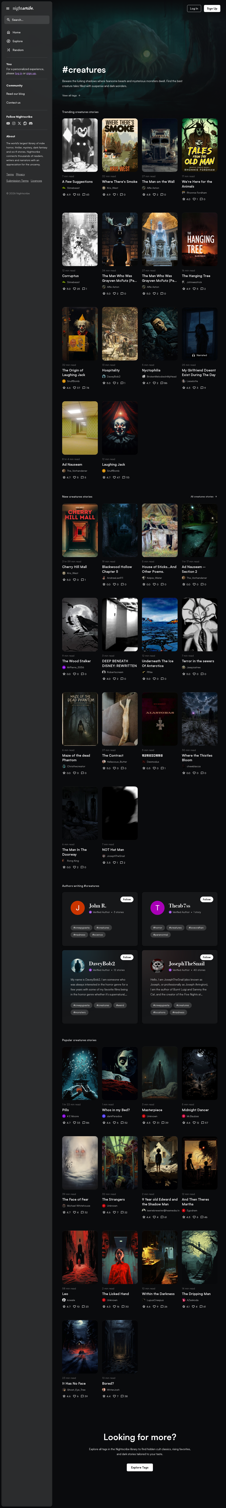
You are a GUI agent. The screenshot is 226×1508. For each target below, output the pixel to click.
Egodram (192, 1210)
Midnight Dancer (195, 1110)
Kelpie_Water (154, 577)
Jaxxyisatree (194, 667)
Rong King (73, 860)
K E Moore (73, 1116)
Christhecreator (76, 766)
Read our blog (15, 93)
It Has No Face (74, 1383)
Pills (65, 1110)
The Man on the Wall (158, 181)
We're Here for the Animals (197, 183)
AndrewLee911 (115, 577)
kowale (71, 1300)
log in (18, 73)
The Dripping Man (196, 1294)
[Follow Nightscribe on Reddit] (25, 123)
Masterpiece (152, 1110)
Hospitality (111, 370)
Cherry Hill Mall (74, 567)
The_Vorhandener (77, 470)
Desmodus (153, 761)
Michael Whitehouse (78, 1205)
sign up (31, 73)
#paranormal (160, 934)
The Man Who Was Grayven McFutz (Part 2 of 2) (159, 278)
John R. (97, 905)
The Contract (112, 755)
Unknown (152, 1116)
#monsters (79, 1012)
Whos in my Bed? (116, 1110)
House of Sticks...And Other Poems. (159, 569)
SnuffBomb (73, 381)
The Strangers (113, 1199)
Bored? (108, 1383)
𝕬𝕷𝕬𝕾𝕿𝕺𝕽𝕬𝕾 (152, 755)
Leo (65, 1294)
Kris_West (112, 188)
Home (13, 32)
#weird (120, 1005)
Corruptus (70, 276)
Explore (14, 41)
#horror (157, 927)
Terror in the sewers (198, 661)
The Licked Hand (115, 1294)
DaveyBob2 (113, 376)
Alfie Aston (153, 188)
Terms (10, 174)
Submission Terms (17, 180)
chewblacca (194, 766)
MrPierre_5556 (75, 667)
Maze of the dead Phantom (76, 757)
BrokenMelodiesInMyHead (161, 376)
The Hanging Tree (196, 276)
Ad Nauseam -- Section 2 (194, 569)
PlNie (150, 672)
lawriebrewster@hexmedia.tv (163, 1210)
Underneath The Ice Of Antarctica (157, 663)
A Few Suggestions (77, 181)
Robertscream (115, 672)
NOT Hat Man (113, 850)
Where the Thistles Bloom (197, 757)
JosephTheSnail (116, 856)
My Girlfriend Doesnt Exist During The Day (199, 372)
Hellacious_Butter (117, 761)
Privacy (20, 174)
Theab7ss (179, 905)
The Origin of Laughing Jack (73, 372)
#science (97, 934)
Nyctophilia (151, 370)
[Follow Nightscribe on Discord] (30, 123)
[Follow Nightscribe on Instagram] (14, 123)
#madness (79, 934)
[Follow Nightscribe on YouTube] (8, 123)
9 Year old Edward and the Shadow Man (160, 1201)
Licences (36, 180)
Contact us (13, 102)
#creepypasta (81, 927)
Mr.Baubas (193, 1116)
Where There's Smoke (119, 181)
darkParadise (114, 1116)
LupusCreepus (155, 1300)
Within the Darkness (158, 1294)
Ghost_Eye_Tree (76, 1389)
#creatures (103, 927)
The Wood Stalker (76, 661)
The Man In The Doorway (74, 852)
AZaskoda (192, 1300)
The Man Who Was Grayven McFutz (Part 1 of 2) (119, 278)
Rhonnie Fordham (197, 192)
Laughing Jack (113, 464)
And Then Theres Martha (195, 1201)
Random (15, 49)
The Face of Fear (75, 1199)
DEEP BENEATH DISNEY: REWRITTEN (119, 663)
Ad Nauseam (72, 464)
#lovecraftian (196, 927)
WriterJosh (113, 1389)
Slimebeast (73, 188)
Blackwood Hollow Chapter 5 (117, 569)
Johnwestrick (194, 282)
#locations (159, 1012)
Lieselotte (192, 381)
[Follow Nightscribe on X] (19, 123)
